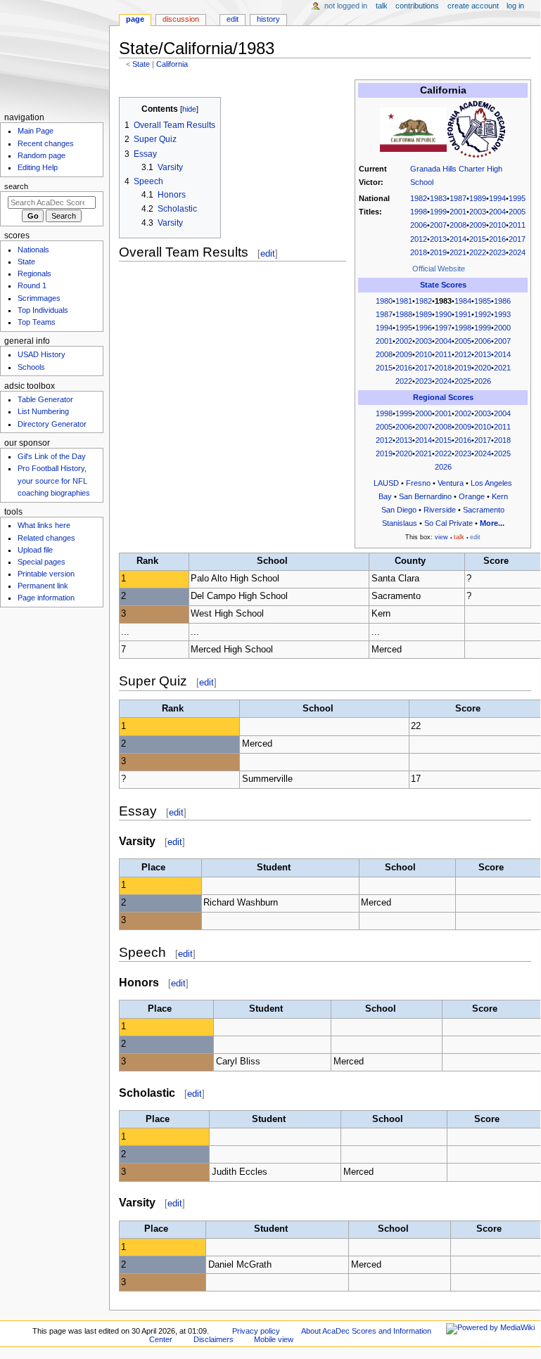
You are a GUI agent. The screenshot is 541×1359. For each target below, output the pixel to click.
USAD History (41, 354)
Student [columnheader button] (274, 867)
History (268, 19)
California (172, 64)
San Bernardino (425, 496)
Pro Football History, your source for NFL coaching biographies (54, 480)
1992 (482, 314)
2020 (482, 367)
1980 (384, 301)
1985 (482, 301)
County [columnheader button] (410, 561)
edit (267, 253)
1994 (497, 198)
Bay (385, 496)
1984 (462, 301)
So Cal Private (448, 523)
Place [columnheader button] (153, 867)
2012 (418, 239)
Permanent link (43, 585)
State (141, 64)
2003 (477, 211)
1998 (418, 211)
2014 (458, 239)
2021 (458, 252)
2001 (458, 211)
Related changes (46, 538)
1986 (502, 301)
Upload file (35, 550)
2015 (477, 239)
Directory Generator (52, 424)
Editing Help (38, 167)
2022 (477, 252)
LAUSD (386, 483)
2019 (438, 252)
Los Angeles (491, 483)
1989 (477, 198)
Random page (41, 155)
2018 (418, 252)
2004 (497, 211)
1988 (403, 314)
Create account (473, 5)
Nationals (33, 249)
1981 (403, 301)
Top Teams (37, 322)
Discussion (181, 19)
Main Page (35, 131)
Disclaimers (213, 1339)
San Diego (398, 509)
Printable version (46, 573)
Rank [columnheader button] (147, 561)
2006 (418, 225)
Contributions (417, 5)
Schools (31, 367)
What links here (44, 525)
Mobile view (273, 1339)
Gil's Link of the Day (52, 456)
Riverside (440, 509)
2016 (497, 239)
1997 (443, 327)
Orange (472, 496)
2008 (458, 225)
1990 (443, 314)
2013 (438, 239)
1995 (517, 198)
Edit (232, 19)
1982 (418, 198)
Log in (515, 5)
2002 (403, 341)
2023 (497, 252)
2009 (477, 225)
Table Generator (45, 399)
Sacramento (483, 509)
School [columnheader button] (272, 561)
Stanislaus (399, 523)
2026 (482, 381)
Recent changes (46, 143)
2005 (517, 211)
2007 (438, 225)
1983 (438, 198)
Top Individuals (43, 310)
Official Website (438, 268)
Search (16, 186)
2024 (517, 252)
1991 (462, 314)
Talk (382, 5)
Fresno (418, 483)
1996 (423, 327)
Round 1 (32, 285)
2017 (517, 239)
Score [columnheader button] (496, 561)
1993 (502, 314)
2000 (502, 327)
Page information (46, 597)
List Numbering (43, 411)
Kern (500, 496)
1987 (458, 198)
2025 (462, 381)
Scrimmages (39, 298)
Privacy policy (256, 1331)
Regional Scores (443, 397)
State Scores (443, 285)
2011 (517, 225)
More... (492, 523)
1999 (438, 211)
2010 (497, 225)
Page (135, 19)
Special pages (41, 562)
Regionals (34, 273)
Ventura (451, 483)
